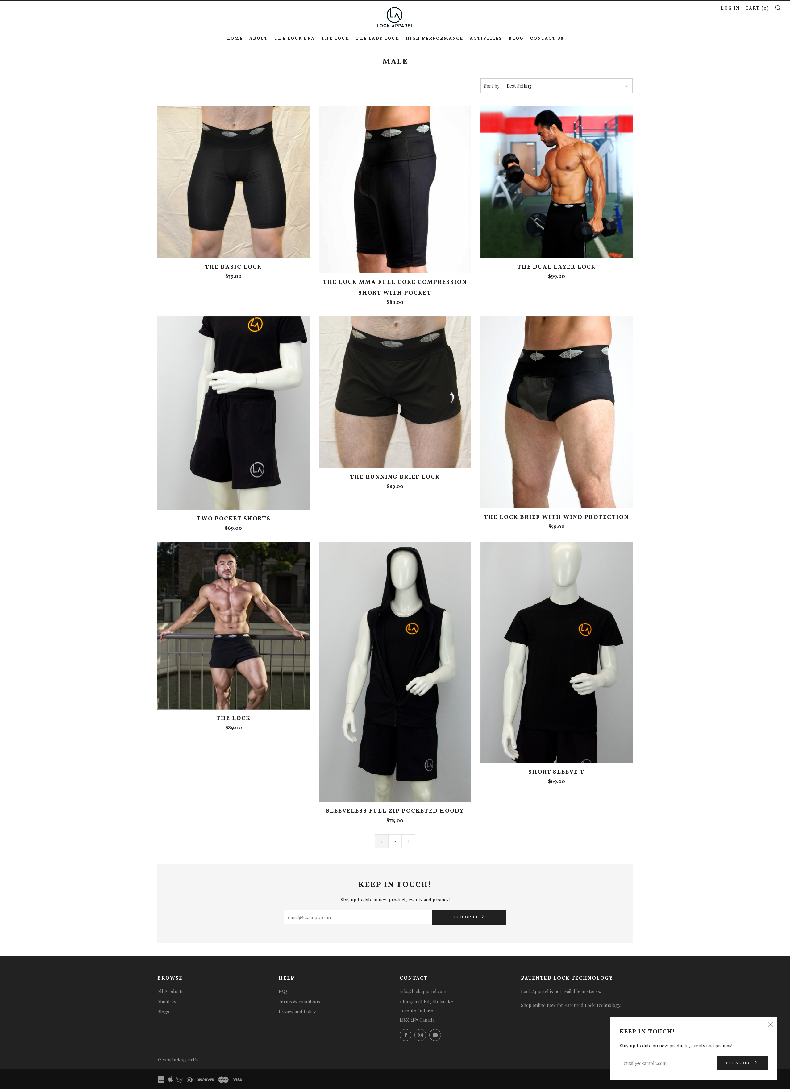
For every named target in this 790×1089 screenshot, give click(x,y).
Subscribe (466, 917)
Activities (486, 39)
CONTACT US (547, 39)
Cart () (757, 8)
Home (234, 39)
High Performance (434, 39)
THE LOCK (335, 39)
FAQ (283, 991)
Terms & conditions (299, 1001)
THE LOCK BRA (294, 39)
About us (166, 1001)
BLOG (516, 39)
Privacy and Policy (297, 1011)
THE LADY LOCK (377, 39)
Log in (730, 8)
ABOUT (258, 39)
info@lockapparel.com (423, 991)
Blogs (163, 1011)
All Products (170, 991)
